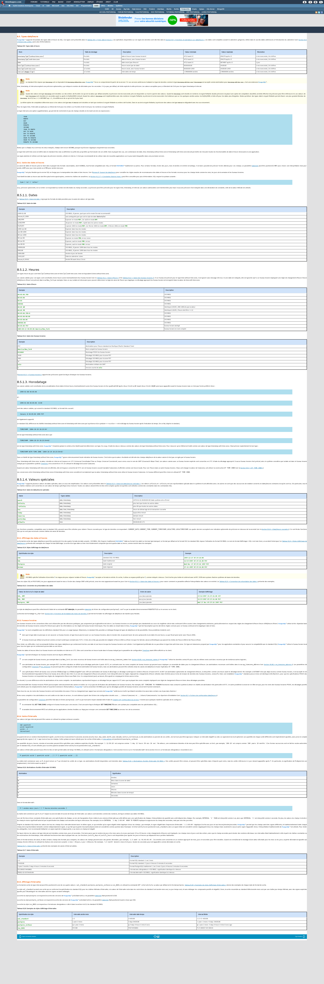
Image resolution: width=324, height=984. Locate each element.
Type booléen (298, 936)
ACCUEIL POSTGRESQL (107, 12)
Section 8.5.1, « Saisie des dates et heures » (145, 582)
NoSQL (176, 9)
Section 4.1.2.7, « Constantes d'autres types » (106, 177)
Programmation (86, 6)
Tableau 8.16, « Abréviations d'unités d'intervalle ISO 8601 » (144, 761)
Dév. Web (70, 6)
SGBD (96, 6)
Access (118, 9)
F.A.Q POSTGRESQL (142, 12)
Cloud (38, 6)
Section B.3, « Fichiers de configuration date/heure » (198, 696)
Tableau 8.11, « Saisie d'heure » (108, 278)
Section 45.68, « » (278, 665)
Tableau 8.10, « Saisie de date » (29, 199)
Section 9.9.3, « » (251, 468)
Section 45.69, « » (145, 660)
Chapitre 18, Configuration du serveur (126, 700)
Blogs (60, 2)
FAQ (53, 2)
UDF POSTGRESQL (193, 12)
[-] (158, 936)
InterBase (160, 9)
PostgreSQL (185, 9)
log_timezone (45, 667)
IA (43, 6)
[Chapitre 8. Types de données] (155, 936)
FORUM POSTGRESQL (125, 12)
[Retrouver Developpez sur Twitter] (319, 12)
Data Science (136, 9)
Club (115, 2)
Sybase (201, 9)
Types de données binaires (29, 936)
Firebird (152, 9)
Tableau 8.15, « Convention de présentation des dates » (238, 582)
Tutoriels (44, 2)
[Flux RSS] (316, 12)
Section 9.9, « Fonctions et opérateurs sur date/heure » (185, 40)
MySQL (169, 9)
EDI (77, 6)
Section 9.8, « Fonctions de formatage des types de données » (66, 614)
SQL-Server (211, 9)
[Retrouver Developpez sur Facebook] (322, 12)
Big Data (126, 9)
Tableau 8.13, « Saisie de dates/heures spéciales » (123, 484)
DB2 (145, 9)
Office (103, 6)
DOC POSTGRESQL (157, 12)
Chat (68, 2)
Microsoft (55, 6)
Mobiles (110, 6)
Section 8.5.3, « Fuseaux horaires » (30, 375)
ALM (48, 6)
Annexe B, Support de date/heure (104, 173)
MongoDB (220, 9)
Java (62, 6)
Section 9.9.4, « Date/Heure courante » (275, 529)
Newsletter (79, 2)
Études (99, 2)
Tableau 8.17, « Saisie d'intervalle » (29, 846)
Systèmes (119, 6)
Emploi (90, 2)
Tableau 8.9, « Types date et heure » (99, 40)
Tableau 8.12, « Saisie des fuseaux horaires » (138, 278)
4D (113, 9)
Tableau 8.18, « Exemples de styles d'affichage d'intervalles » (205, 885)
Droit (108, 2)
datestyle (255, 166)
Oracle (194, 9)
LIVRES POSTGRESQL (209, 12)
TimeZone (44, 464)
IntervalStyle (107, 739)
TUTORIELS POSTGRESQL (175, 12)
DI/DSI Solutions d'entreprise (23, 6)
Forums (33, 2)
